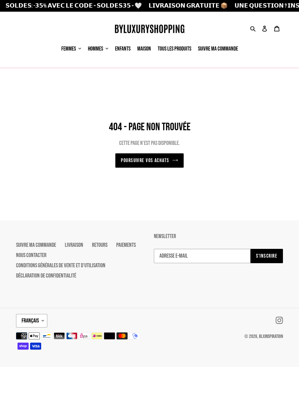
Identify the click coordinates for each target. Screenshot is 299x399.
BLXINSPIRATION (271, 336)
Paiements (126, 245)
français (30, 320)
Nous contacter (31, 255)
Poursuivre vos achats (145, 160)
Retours (99, 245)
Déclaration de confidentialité (46, 275)
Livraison (74, 245)
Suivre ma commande (36, 245)
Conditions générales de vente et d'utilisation (60, 265)
